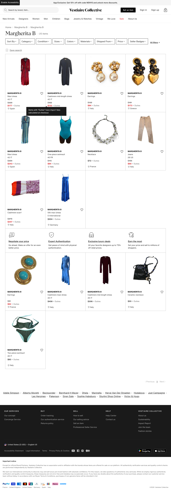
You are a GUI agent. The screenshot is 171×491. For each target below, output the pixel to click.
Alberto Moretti (31, 393)
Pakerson (54, 396)
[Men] (50, 19)
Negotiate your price (19, 241)
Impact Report (144, 423)
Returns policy (47, 423)
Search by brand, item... (18, 10)
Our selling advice (81, 419)
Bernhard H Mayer (69, 393)
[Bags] (71, 19)
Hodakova (139, 393)
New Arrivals (8, 18)
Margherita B (20, 27)
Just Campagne (156, 393)
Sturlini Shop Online (110, 396)
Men (46, 18)
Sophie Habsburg (86, 396)
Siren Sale (68, 396)
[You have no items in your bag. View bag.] (165, 10)
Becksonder (48, 393)
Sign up (155, 10)
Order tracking (47, 415)
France (5, 487)
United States (27, 487)
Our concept (9, 415)
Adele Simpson (11, 393)
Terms (44, 450)
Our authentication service (52, 419)
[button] (165, 10)
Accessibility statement (14, 450)
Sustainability (144, 419)
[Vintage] (105, 19)
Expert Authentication (59, 241)
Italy (49, 487)
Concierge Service (12, 419)
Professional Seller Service (85, 427)
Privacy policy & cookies (59, 450)
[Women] (42, 19)
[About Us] (139, 19)
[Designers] (30, 19)
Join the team (144, 427)
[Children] (62, 19)
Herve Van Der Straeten (117, 393)
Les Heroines (39, 396)
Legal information (33, 450)
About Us (132, 18)
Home (8, 27)
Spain (44, 487)
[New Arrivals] (16, 19)
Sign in (143, 10)
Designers (23, 18)
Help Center (111, 415)
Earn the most (135, 241)
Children (56, 18)
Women (36, 18)
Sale (122, 18)
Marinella (97, 393)
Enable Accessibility (10, 2)
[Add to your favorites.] (41, 93)
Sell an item (128, 10)
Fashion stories (144, 431)
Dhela (85, 393)
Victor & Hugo (131, 396)
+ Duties (16, 105)
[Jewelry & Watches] (94, 19)
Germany (37, 487)
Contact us (110, 419)
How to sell (78, 415)
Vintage (99, 18)
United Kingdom (15, 487)
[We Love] (117, 19)
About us (142, 415)
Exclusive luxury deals (99, 241)
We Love (111, 18)
